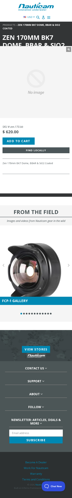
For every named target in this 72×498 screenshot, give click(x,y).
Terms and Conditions (36, 479)
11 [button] (48, 313)
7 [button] (37, 313)
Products (9, 24)
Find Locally (36, 150)
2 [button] (24, 313)
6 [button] (34, 313)
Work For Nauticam (36, 468)
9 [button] (43, 313)
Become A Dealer (36, 462)
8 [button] (40, 313)
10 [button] (45, 313)
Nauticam (40, 484)
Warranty (36, 474)
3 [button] (26, 313)
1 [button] (21, 313)
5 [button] (32, 313)
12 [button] (51, 313)
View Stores (36, 349)
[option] (36, 265)
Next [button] (68, 265)
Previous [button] (3, 265)
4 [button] (29, 313)
